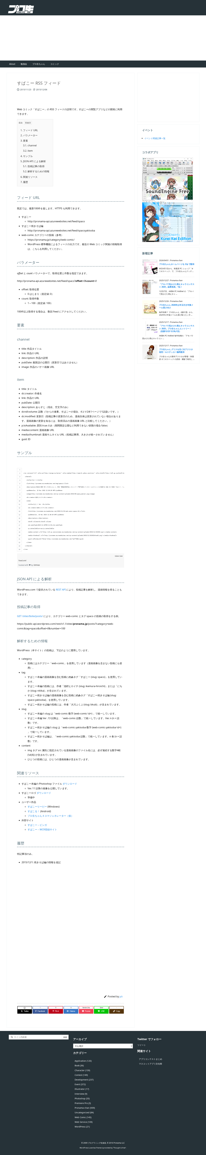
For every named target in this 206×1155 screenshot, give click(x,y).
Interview (81, 1093)
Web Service (83, 1122)
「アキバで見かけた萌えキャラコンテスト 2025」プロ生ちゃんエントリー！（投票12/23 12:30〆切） (176, 328)
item (28, 150)
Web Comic (83, 1117)
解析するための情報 (36, 171)
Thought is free (119, 1148)
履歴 (24, 182)
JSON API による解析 (33, 161)
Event (80, 1084)
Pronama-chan (85, 1107)
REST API (61, 589)
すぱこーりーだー (37, 806)
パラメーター (29, 135)
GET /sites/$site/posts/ (30, 616)
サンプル (27, 156)
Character (82, 1070)
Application (83, 1060)
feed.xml (22, 560)
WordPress (82, 1126)
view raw (119, 556)
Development (84, 1079)
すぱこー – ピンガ (37, 825)
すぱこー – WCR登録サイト (42, 829)
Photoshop (82, 1098)
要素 (24, 140)
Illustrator (82, 1089)
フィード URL (29, 130)
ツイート (141, 1045)
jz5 (121, 996)
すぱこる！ (34, 811)
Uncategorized (84, 1112)
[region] (70, 506)
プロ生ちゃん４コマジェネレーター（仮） (50, 815)
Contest (81, 1075)
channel (30, 145)
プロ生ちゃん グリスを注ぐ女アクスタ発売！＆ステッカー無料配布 (176, 350)
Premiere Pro (83, 1103)
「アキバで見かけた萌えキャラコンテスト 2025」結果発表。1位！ (176, 285)
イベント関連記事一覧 (154, 138)
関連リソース (29, 177)
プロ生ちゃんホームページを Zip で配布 (176, 264)
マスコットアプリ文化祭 (150, 1063)
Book (79, 1065)
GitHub (37, 565)
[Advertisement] (103, 38)
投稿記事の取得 (33, 166)
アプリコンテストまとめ (150, 1059)
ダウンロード (70, 783)
